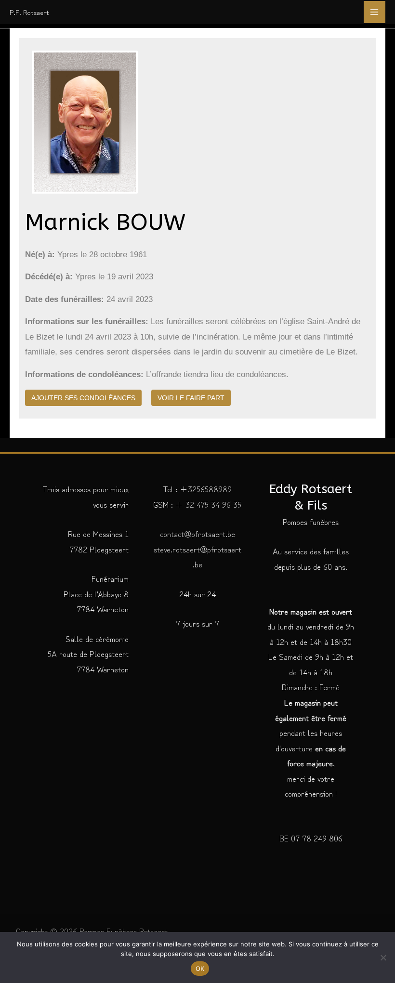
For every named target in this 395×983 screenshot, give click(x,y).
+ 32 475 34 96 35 (207, 504)
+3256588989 (206, 489)
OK (200, 968)
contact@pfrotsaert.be (197, 533)
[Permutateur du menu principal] (375, 12)
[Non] (383, 957)
